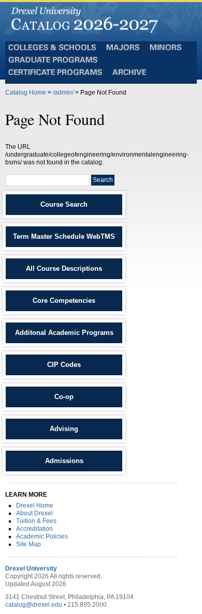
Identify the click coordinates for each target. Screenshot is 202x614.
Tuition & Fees (36, 521)
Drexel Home (34, 505)
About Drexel (34, 513)
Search (103, 179)
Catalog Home (25, 92)
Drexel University (31, 568)
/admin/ (63, 92)
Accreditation (34, 528)
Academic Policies (42, 536)
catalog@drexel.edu (33, 604)
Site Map (28, 544)
